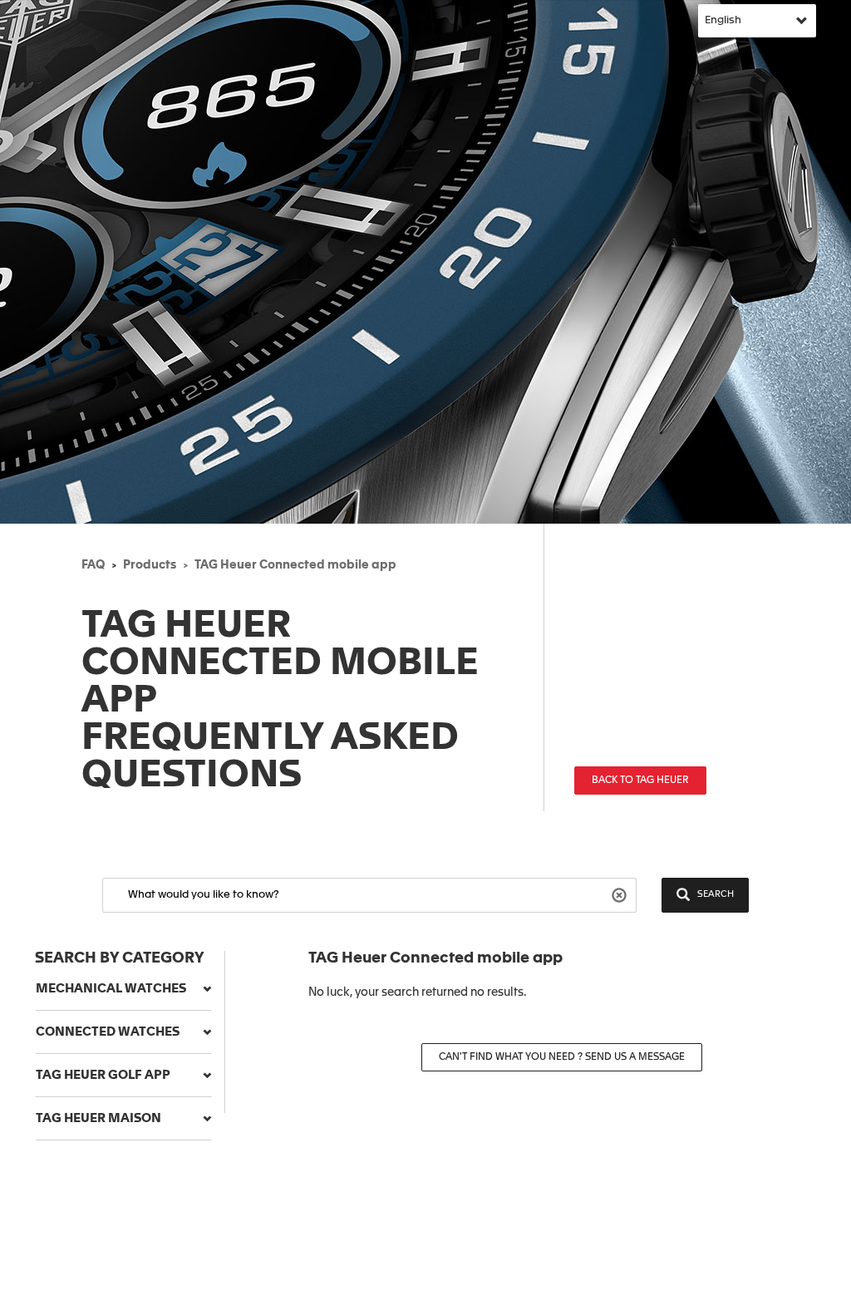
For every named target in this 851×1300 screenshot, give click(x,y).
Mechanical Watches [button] (111, 988)
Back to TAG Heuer (640, 780)
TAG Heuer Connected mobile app (295, 565)
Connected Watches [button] (108, 1032)
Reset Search (621, 894)
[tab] (123, 989)
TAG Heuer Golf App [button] (103, 1075)
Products (149, 565)
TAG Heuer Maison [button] (98, 1118)
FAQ (93, 565)
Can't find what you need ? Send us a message (562, 1057)
